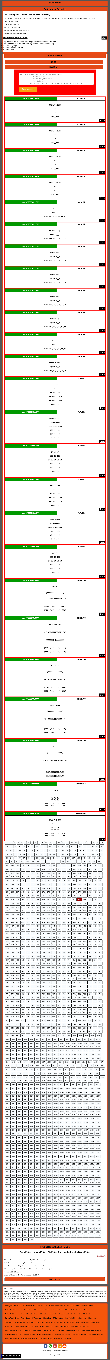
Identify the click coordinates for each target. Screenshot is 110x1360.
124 (63, 862)
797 (7, 998)
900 (48, 1017)
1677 (74, 1194)
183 (74, 873)
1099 (92, 1058)
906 (79, 1017)
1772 (68, 1217)
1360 (92, 1119)
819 (22, 1001)
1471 (86, 1145)
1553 (98, 1164)
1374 (80, 1122)
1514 (55, 1156)
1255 (38, 1096)
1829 (26, 1232)
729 (48, 983)
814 (95, 998)
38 (67, 847)
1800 (44, 1224)
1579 (62, 1171)
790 (69, 994)
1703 (38, 1202)
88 (84, 854)
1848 (44, 1236)
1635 (13, 1187)
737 (90, 983)
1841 (98, 1232)
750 (59, 986)
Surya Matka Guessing (62, 1334)
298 (79, 896)
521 (53, 941)
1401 (50, 1130)
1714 (7, 1205)
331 (53, 903)
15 (67, 843)
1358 (80, 1119)
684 (12, 975)
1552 (92, 1164)
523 (64, 941)
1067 (92, 1051)
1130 (78, 1066)
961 (69, 1028)
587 (100, 952)
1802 (56, 1224)
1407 (86, 1130)
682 (100, 971)
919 (48, 1020)
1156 (31, 1073)
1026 (38, 1043)
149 (95, 865)
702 (7, 979)
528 (90, 941)
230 (22, 884)
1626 (56, 1183)
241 (79, 884)
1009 (32, 1039)
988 (12, 1035)
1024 (26, 1043)
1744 (92, 1209)
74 (24, 854)
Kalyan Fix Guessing (12, 1338)
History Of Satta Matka (13, 1306)
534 (22, 945)
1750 (32, 1213)
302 (100, 896)
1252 (19, 1096)
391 (69, 915)
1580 (68, 1171)
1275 (62, 1100)
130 (94, 862)
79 (45, 854)
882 (53, 1013)
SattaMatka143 (96, 1322)
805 (48, 998)
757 (95, 986)
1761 (98, 1213)
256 (59, 888)
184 (79, 873)
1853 (74, 1236)
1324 (68, 1111)
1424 (92, 1134)
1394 (7, 1130)
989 (17, 1035)
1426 (7, 1137)
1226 (56, 1088)
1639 (38, 1187)
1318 (32, 1111)
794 (90, 994)
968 (7, 1032)
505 (69, 937)
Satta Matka (75, 1306)
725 (28, 983)
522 (59, 941)
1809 (98, 1224)
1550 (80, 1164)
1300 (19, 1107)
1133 (96, 1066)
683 (7, 975)
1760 (92, 1213)
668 (28, 971)
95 (15, 858)
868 (79, 1009)
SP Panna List (36, 1318)
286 (17, 896)
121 (48, 862)
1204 (19, 1085)
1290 (56, 1103)
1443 (13, 1141)
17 (76, 843)
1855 (86, 1236)
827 (64, 1001)
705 (22, 979)
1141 (43, 1069)
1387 (62, 1126)
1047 (68, 1047)
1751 (38, 1213)
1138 (25, 1069)
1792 (92, 1221)
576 (43, 952)
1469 (74, 1145)
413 (84, 918)
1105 (31, 1062)
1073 (32, 1054)
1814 (31, 1228)
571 (17, 952)
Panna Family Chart (12, 1318)
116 (22, 862)
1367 (38, 1122)
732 (64, 983)
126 (73, 862)
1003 (93, 1035)
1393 (98, 1126)
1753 (50, 1213)
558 (48, 949)
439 (22, 926)
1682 (7, 1198)
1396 (19, 1130)
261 (84, 888)
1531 (62, 1160)
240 (74, 884)
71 (11, 854)
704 (17, 979)
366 (38, 911)
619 (69, 960)
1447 (38, 1141)
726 (33, 983)
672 (48, 971)
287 (22, 896)
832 (90, 1001)
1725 (74, 1205)
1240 (44, 1092)
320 (95, 899)
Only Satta (34, 1326)
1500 (68, 1153)
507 (79, 937)
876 (22, 1013)
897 (33, 1017)
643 (95, 964)
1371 (62, 1122)
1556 (19, 1168)
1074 (38, 1054)
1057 (32, 1051)
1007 (19, 1039)
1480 (44, 1149)
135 (22, 865)
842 (43, 1005)
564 (79, 949)
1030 (62, 1043)
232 (33, 884)
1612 (68, 1179)
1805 (74, 1224)
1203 (13, 1085)
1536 (92, 1160)
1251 (13, 1096)
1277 (74, 1100)
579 (59, 952)
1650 (7, 1190)
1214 (80, 1085)
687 (28, 975)
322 (7, 903)
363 (22, 911)
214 (38, 881)
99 (33, 858)
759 (7, 990)
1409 (98, 1130)
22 (98, 843)
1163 (72, 1073)
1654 (32, 1190)
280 (84, 892)
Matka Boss (85, 1322)
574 (33, 952)
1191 (37, 1081)
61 (67, 850)
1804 (68, 1224)
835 (7, 1005)
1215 (86, 1085)
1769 (50, 1217)
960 (64, 1028)
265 (7, 892)
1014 (61, 1039)
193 (28, 877)
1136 (13, 1069)
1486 (80, 1149)
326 (28, 903)
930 (7, 1024)
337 (84, 903)
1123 (37, 1066)
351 (59, 907)
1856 (92, 1236)
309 (38, 899)
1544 (44, 1164)
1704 (44, 1202)
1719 (38, 1205)
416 (100, 918)
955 (38, 1028)
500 (43, 937)
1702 (32, 1202)
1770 (56, 1217)
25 (11, 847)
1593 (50, 1175)
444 (48, 926)
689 (38, 975)
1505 (98, 1153)
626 (7, 964)
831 (84, 1001)
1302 (32, 1107)
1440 (92, 1137)
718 (89, 979)
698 (84, 975)
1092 (50, 1058)
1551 (86, 1164)
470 (84, 930)
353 (69, 907)
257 (64, 888)
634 (48, 964)
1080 (74, 1054)
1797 (26, 1224)
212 (28, 881)
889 (90, 1013)
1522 (7, 1160)
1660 (68, 1190)
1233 (98, 1088)
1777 (98, 1217)
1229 (74, 1088)
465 (59, 930)
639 (74, 964)
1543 (38, 1164)
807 (59, 998)
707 (33, 979)
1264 (92, 1096)
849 (79, 1005)
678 (79, 971)
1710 (80, 1202)
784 (38, 994)
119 (37, 862)
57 (50, 850)
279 (79, 892)
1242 (56, 1092)
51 (24, 850)
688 (33, 975)
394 (84, 915)
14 (63, 843)
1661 (74, 1190)
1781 (26, 1221)
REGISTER (53, 67)
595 (43, 956)
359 (100, 907)
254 (48, 888)
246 (7, 888)
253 (43, 888)
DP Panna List (42, 1306)
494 (12, 937)
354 (74, 907)
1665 (98, 1190)
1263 (86, 1096)
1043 (44, 1047)
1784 (44, 1221)
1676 (68, 1194)
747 (43, 986)
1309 (74, 1107)
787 (53, 994)
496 (22, 937)
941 (64, 1024)
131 (99, 862)
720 (100, 979)
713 (64, 979)
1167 (96, 1073)
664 (7, 971)
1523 (13, 1160)
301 (95, 896)
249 (22, 888)
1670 (32, 1194)
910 (100, 1017)
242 (84, 884)
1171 (19, 1077)
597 (53, 956)
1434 (56, 1137)
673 (53, 971)
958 (53, 1028)
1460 (19, 1145)
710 (48, 979)
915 (28, 1020)
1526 (32, 1160)
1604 (19, 1179)
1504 (92, 1153)
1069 (7, 1054)
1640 (44, 1187)
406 (48, 918)
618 (64, 960)
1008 (26, 1039)
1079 (68, 1054)
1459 (13, 1145)
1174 (37, 1077)
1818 (55, 1228)
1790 (80, 1221)
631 (33, 964)
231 (28, 884)
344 (22, 907)
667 (22, 971)
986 (100, 1032)
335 (74, 903)
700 (95, 975)
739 (100, 983)
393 (79, 915)
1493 (26, 1153)
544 (74, 945)
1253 (26, 1096)
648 (22, 967)
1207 (38, 1085)
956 (43, 1028)
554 (28, 949)
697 (79, 975)
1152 (7, 1073)
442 (38, 926)
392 (74, 915)
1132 (90, 1066)
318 (84, 899)
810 (74, 998)
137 (33, 865)
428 (64, 922)
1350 (32, 1119)
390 (64, 915)
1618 (7, 1183)
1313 (98, 1107)
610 (22, 960)
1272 (44, 1100)
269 (28, 892)
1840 (92, 1232)
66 (88, 850)
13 (59, 843)
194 (33, 877)
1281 (98, 1100)
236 (53, 884)
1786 (56, 1221)
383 (28, 915)
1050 (86, 1047)
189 (7, 877)
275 (59, 892)
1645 (74, 1187)
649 (28, 967)
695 (69, 975)
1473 (98, 1145)
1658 (56, 1190)
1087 (19, 1058)
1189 (25, 1081)
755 (84, 986)
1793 (98, 1221)
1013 (55, 1039)
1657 (50, 1190)
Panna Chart (25, 1318)
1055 (19, 1051)
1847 (38, 1236)
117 (27, 862)
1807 (86, 1224)
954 (33, 1028)
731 (59, 983)
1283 (13, 1103)
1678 (80, 1194)
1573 (26, 1171)
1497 (50, 1153)
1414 (31, 1134)
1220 (19, 1088)
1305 (50, 1107)
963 (79, 1028)
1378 (7, 1126)
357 (90, 907)
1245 (74, 1092)
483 (53, 933)
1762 (7, 1217)
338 (90, 903)
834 (100, 1001)
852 (95, 1005)
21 (93, 843)
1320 (44, 1111)
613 (38, 960)
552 (17, 949)
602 (79, 956)
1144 (61, 1069)
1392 (92, 1126)
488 (79, 933)
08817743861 (54, 1279)
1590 (32, 1175)
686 (22, 975)
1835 (62, 1232)
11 (50, 843)
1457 (98, 1141)
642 (90, 964)
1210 (56, 1085)
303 (7, 899)
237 (59, 884)
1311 (86, 1107)
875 (17, 1013)
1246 (80, 1092)
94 (11, 858)
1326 (80, 1111)
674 (59, 971)
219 (64, 881)
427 (59, 922)
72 (15, 854)
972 (28, 1032)
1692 (68, 1198)
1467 (62, 1145)
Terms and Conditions (60, 1350)
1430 (32, 1137)
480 (38, 933)
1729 (98, 1205)
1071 (19, 1054)
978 (59, 1032)
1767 (38, 1217)
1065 (80, 1051)
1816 (43, 1228)
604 (90, 956)
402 (28, 918)
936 (38, 1024)
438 (17, 926)
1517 (74, 1156)
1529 (50, 1160)
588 (7, 956)
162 (64, 869)
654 (53, 967)
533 (17, 945)
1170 (13, 1077)
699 (90, 975)
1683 (13, 1198)
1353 (50, 1119)
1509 (26, 1156)
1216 (92, 1085)
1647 (86, 1187)
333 (64, 903)
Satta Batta (61, 1322)
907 (84, 1017)
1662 (80, 1190)
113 (7, 862)
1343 (86, 1115)
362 (17, 911)
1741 (74, 1209)
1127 (60, 1066)
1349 (26, 1119)
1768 (44, 1217)
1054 (13, 1051)
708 (38, 979)
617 (58, 960)
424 (43, 922)
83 (63, 854)
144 (69, 865)
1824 (92, 1228)
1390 (80, 1126)
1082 (86, 1054)
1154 (19, 1073)
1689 (50, 1198)
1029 (56, 1043)
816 (7, 1001)
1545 (50, 1164)
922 (64, 1020)
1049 (80, 1047)
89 (88, 854)
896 (28, 1017)
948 (100, 1024)
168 (95, 869)
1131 (84, 1066)
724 (22, 983)
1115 (89, 1062)
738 (95, 983)
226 (100, 881)
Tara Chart (8, 1322)
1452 (68, 1141)
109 (83, 858)
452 (90, 926)
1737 (50, 1209)
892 (7, 1017)
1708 (68, 1202)
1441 (98, 1137)
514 (17, 941)
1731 (13, 1209)
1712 (92, 1202)
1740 (68, 1209)
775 (90, 990)
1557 (26, 1168)
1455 (86, 1141)
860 (38, 1009)
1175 (43, 1077)
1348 (19, 1119)
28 (24, 847)
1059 (44, 1051)
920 (53, 1020)
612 (33, 960)
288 (28, 896)
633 (43, 964)
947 (95, 1024)
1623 (38, 1183)
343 (17, 907)
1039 (19, 1047)
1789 (74, 1221)
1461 (26, 1145)
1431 (38, 1137)
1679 (86, 1194)
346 (33, 907)
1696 (92, 1198)
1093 (56, 1058)
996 (53, 1035)
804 (43, 998)
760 (12, 990)
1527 (38, 1160)
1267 (13, 1100)
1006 (13, 1039)
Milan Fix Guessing (45, 1338)
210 (17, 881)
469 (79, 930)
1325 (74, 1111)
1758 (80, 1213)
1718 (32, 1205)
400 (17, 918)
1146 (72, 1069)
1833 (50, 1232)
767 (48, 990)
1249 (98, 1092)
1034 (86, 1043)
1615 (86, 1179)
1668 (19, 1194)
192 (22, 877)
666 (17, 971)
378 (100, 911)
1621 (26, 1183)
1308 (68, 1107)
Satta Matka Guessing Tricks (91, 1330)
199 (59, 877)
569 (7, 952)
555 (33, 949)
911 (7, 1020)
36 (58, 847)
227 (7, 884)
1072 (26, 1054)
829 (74, 1001)
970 (17, 1032)
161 (59, 869)
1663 (86, 1190)
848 (74, 1005)
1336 (44, 1115)
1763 (13, 1217)
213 (33, 881)
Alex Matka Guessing (80, 1334)
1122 (31, 1066)
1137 (19, 1069)
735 (79, 983)
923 (69, 1020)
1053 (7, 1051)
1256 (44, 1096)
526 (79, 941)
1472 (92, 1145)
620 (74, 960)
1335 (38, 1115)
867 (74, 1009)
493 (7, 937)
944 (79, 1024)
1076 (50, 1054)
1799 (38, 1224)
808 (64, 998)
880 (43, 1013)
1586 (7, 1175)
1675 (62, 1194)
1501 (74, 1153)
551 (12, 949)
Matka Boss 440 (29, 1334)
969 (12, 1032)
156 (33, 869)
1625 (50, 1183)
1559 (38, 1168)
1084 (98, 1054)
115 (17, 862)
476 (17, 933)
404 (38, 918)
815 (100, 998)
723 (17, 983)
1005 (7, 1039)
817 (12, 1001)
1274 (56, 1100)
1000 (74, 1035)
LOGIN (54, 62)
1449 (50, 1141)
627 (12, 964)
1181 (78, 1077)
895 (22, 1017)
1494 (32, 1153)
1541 (26, 1164)
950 (12, 1028)
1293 (74, 1103)
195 (38, 877)
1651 (13, 1190)
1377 (98, 1122)
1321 (50, 1111)
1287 (38, 1103)
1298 (7, 1107)
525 (74, 941)
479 (33, 933)
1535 (86, 1160)
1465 (50, 1145)
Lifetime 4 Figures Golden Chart (68, 1330)
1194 (55, 1081)
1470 (80, 1145)
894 (17, 1017)
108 (78, 858)
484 (59, 933)
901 (53, 1017)
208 (7, 881)
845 (59, 1005)
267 (17, 892)
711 (53, 979)
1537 (98, 1160)
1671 (38, 1194)
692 (53, 975)
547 (90, 945)
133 (12, 865)
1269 (26, 1100)
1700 (19, 1202)
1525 (26, 1160)
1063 (68, 1051)
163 (69, 869)
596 (48, 956)
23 (102, 843)
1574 (32, 1171)
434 (95, 922)
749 (53, 986)
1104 (25, 1062)
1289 (50, 1103)
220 (69, 881)
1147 (78, 1069)
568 (100, 949)
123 (58, 862)
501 (48, 937)
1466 (56, 1145)
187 (95, 873)
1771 (62, 1217)
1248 (92, 1092)
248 (17, 888)
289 (33, 896)
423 (38, 922)
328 (38, 903)
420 (22, 922)
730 (53, 983)
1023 (19, 1043)
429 (69, 922)
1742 (80, 1209)
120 (42, 862)
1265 (98, 1096)
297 (74, 896)
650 (33, 967)
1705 (50, 1202)
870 (90, 1009)
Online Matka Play (46, 1326)
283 (100, 892)
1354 (56, 1119)
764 (33, 990)
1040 (26, 1047)
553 (22, 949)
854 (7, 1009)
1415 (37, 1134)
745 (33, 986)
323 (12, 903)
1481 (50, 1149)
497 (28, 937)
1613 (74, 1179)
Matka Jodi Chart (11, 1310)
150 (100, 865)
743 (22, 986)
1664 (92, 1190)
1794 (7, 1224)
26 (15, 847)
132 (7, 865)
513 (12, 941)
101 (42, 858)
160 (53, 869)
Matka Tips (47, 1318)
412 (79, 918)
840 (33, 1005)
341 (7, 907)
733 (69, 983)
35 (54, 847)
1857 (98, 1236)
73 (20, 854)
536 (33, 945)
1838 (80, 1232)
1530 (56, 1160)
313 (58, 899)
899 (43, 1017)
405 (43, 918)
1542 (32, 1164)
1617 (98, 1179)
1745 (98, 1209)
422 (33, 922)
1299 (13, 1107)
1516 (68, 1156)
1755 (62, 1213)
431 (79, 922)
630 (28, 964)
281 (90, 892)
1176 (49, 1077)
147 (84, 865)
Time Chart (30, 1322)
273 (48, 892)
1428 (19, 1137)
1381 (26, 1126)
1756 (68, 1213)
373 (74, 911)
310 (43, 899)
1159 (49, 1073)
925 (79, 1020)
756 (90, 986)
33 (45, 847)
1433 (50, 1137)
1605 (26, 1179)
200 (64, 877)
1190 (31, 1081)
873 (7, 1013)
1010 (38, 1039)
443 (43, 926)
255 (53, 888)
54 (37, 850)
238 (64, 884)
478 (28, 933)
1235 (13, 1092)
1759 (86, 1213)
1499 (62, 1153)
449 (74, 926)
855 (12, 1009)
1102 (13, 1062)
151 (7, 869)
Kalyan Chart (81, 1318)
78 (41, 854)
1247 (86, 1092)
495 (17, 937)
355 (79, 907)
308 (33, 899)
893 (12, 1017)
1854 (80, 1236)
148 (90, 865)
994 (43, 1035)
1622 (32, 1183)
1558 (32, 1168)
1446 (32, 1141)
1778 (7, 1221)
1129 (72, 1066)
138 (38, 865)
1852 (68, 1236)
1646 (80, 1187)
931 (12, 1024)
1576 (44, 1171)
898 (38, 1017)
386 (43, 915)
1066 (86, 1051)
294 (59, 896)
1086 (13, 1058)
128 (84, 862)
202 (74, 877)
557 (43, 949)
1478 (32, 1149)
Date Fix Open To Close (13, 1330)
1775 (86, 1217)
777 (100, 990)
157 (38, 869)
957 (48, 1028)
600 (69, 956)
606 (100, 956)
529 (95, 941)
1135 (7, 1069)
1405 (74, 1130)
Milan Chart (92, 1318)
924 (74, 1020)
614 (43, 960)
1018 (86, 1039)
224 (89, 881)
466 (64, 930)
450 (79, 926)
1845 (26, 1236)
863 (53, 1009)
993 (38, 1035)
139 (43, 865)
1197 (72, 1081)
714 (69, 979)
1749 (26, 1213)
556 (38, 949)
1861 (26, 1239)
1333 (26, 1115)
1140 (37, 1069)
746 (38, 986)
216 (48, 881)
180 (59, 873)
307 (28, 899)
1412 (19, 1134)
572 (22, 952)
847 (69, 1005)
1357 (74, 1119)
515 (22, 941)
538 (43, 945)
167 (90, 869)
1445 (26, 1141)
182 (69, 873)
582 (74, 952)
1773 (74, 1217)
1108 (49, 1062)
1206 (32, 1085)
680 (90, 971)
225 (95, 881)
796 (100, 994)
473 (100, 930)
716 (79, 979)
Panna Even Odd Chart (82, 1314)
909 (95, 1017)
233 (38, 884)
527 (84, 941)
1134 (102, 1066)
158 (43, 869)
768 (53, 990)
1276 (68, 1100)
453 (95, 926)
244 (95, 884)
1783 (38, 1221)
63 (75, 850)
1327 (86, 1111)
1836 (68, 1232)
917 (38, 1020)
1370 (56, 1122)
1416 (43, 1134)
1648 (92, 1187)
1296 (92, 1103)
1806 (80, 1224)
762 (22, 990)
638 (69, 964)
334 (69, 903)
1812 (19, 1228)
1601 (98, 1175)
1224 (44, 1088)
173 (22, 873)
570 (12, 952)
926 (84, 1020)
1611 (61, 1179)
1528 (44, 1160)
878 (33, 1013)
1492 (19, 1153)
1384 (44, 1126)
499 (38, 937)
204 (84, 877)
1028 (50, 1043)
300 (90, 896)
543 (69, 945)
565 (84, 949)
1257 (50, 1096)
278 (74, 892)
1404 (68, 1130)
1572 (19, 1171)
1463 (38, 1145)
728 (43, 983)
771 (69, 990)
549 (100, 945)
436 (7, 926)
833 (95, 1001)
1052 (98, 1047)
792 (79, 994)
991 (28, 1035)
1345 (98, 1115)
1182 (84, 1077)
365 (33, 911)
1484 (68, 1149)
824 (48, 1001)
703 (12, 979)
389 (59, 915)
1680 (92, 1194)
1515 (61, 1156)
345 (28, 907)
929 (100, 1020)
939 (53, 1024)
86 (75, 854)
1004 (99, 1035)
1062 (62, 1051)
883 (59, 1013)
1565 (74, 1168)
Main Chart (40, 1322)
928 (95, 1020)
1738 (56, 1209)
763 (28, 990)
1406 (80, 1130)
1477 (26, 1149)
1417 (49, 1134)
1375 (86, 1122)
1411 (13, 1134)
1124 (43, 1066)
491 (95, 933)
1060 (50, 1051)
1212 (68, 1085)
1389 (74, 1126)
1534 (80, 1160)
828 (69, 1001)
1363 (13, 1122)
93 (7, 858)
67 (93, 850)
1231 (86, 1088)
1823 (86, 1228)
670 (38, 971)
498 (33, 937)
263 (95, 888)
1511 (37, 1156)
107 (73, 858)
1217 (98, 1085)
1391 (86, 1126)
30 (33, 847)
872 (100, 1009)
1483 (62, 1149)
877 (28, 1013)
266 (12, 892)
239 (69, 884)
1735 (38, 1209)
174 (28, 873)
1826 (7, 1232)
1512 (43, 1156)
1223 (38, 1088)
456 (12, 930)
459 (28, 930)
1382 (32, 1126)
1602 (7, 1179)
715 (74, 979)
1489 (98, 1149)
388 (53, 915)
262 (90, 888)
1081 (80, 1054)
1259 (62, 1096)
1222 (32, 1088)
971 (22, 1032)
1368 (44, 1122)
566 (90, 949)
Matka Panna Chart (25, 1310)
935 (33, 1024)
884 (64, 1013)
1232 (92, 1088)
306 (22, 899)
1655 (38, 1190)
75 (28, 854)
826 (59, 1001)
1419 (61, 1134)
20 (89, 843)
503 (59, 937)
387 (48, 915)
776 (95, 990)
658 (74, 967)
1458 (7, 1145)
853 (100, 1005)
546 (84, 945)
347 (38, 907)
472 (95, 930)
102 (47, 858)
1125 (48, 1066)
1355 (62, 1119)
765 (38, 990)
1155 (25, 1073)
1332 (19, 1115)
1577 (50, 1171)
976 (48, 1032)
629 (22, 964)
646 (12, 967)
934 (28, 1024)
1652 (19, 1190)
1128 (66, 1066)
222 (79, 881)
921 (58, 1020)
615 (48, 960)
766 (43, 990)
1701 (26, 1202)
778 (7, 994)
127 (78, 862)
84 (67, 854)
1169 (7, 1077)
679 (84, 971)
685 (17, 975)
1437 (74, 1137)
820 (28, 1001)
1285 (26, 1103)
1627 (62, 1183)
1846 (32, 1236)
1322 (56, 1111)
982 (79, 1032)
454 (100, 926)
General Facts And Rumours (59, 1306)
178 (48, 873)
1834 (56, 1232)
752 (69, 986)
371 (64, 911)
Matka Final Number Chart (60, 1310)
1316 (19, 1111)
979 (64, 1032)
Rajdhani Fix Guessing (29, 1338)
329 (43, 903)
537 (38, 945)
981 (74, 1032)
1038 (13, 1047)
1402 (56, 1130)
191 (17, 877)
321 (100, 899)
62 (71, 850)
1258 (56, 1096)
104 (58, 858)
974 (38, 1032)
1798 (32, 1224)
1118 (7, 1066)
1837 (74, 1232)
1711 (86, 1202)
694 (64, 975)
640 (79, 964)
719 (95, 979)
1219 (13, 1088)
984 (90, 1032)
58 (54, 850)
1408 (92, 1130)
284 (7, 896)
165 (79, 869)
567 (95, 949)
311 (48, 899)
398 (7, 918)
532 (12, 945)
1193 (49, 1081)
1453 (74, 1141)
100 (37, 858)
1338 (56, 1115)
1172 (25, 1077)
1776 (92, 1217)
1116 (95, 1062)
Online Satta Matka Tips (13, 1334)
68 (97, 850)
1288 (44, 1103)
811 (79, 998)
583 (79, 952)
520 (48, 941)
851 (90, 1005)
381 (17, 915)
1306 (56, 1107)
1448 (44, 1141)
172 (17, 873)
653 (48, 967)
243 (90, 884)
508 (84, 937)
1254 (32, 1096)
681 (95, 971)
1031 (68, 1043)
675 (64, 971)
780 (17, 994)
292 (48, 896)
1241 (50, 1092)
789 (64, 994)
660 (84, 967)
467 (69, 930)
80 (50, 854)
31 (37, 847)
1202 (7, 1085)
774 (84, 990)
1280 (92, 1100)
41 (80, 847)
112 (99, 858)
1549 (74, 1164)
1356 (68, 1119)
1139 (31, 1069)
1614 (80, 1179)
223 (84, 881)
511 (100, 937)
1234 (7, 1092)
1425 (98, 1134)
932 (17, 1024)
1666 (7, 1194)
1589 (26, 1175)
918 (43, 1020)
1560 (44, 1168)
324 (17, 903)
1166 (90, 1073)
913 (17, 1020)
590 (17, 956)
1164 (78, 1073)
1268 (19, 1100)
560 (59, 949)
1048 (74, 1047)
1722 (56, 1205)
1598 (80, 1175)
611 (28, 960)
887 (79, 1013)
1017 (80, 1039)
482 (48, 933)
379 (7, 915)
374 (79, 911)
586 (95, 952)
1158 (43, 1073)
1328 (92, 1111)
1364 (19, 1122)
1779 (13, 1221)
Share (104, 38)
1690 (56, 1198)
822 (38, 1001)
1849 (50, 1236)
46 (101, 847)
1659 (62, 1190)
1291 (62, 1103)
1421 (74, 1134)
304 (12, 899)
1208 (44, 1085)
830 (79, 1001)
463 (48, 930)
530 (100, 941)
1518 (80, 1156)
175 (33, 873)
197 (48, 877)
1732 (19, 1209)
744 (28, 986)
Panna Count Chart (65, 1314)
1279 (86, 1100)
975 (43, 1032)
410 (69, 918)
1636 (19, 1187)
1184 (96, 1077)
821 (33, 1001)
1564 (68, 1168)
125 (68, 862)
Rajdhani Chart (20, 1322)
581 (69, 952)
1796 (19, 1224)
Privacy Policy (46, 1350)
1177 (55, 1077)
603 (84, 956)
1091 (44, 1058)
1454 (80, 1141)
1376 (92, 1122)
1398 (32, 1130)
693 (59, 975)
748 (48, 986)
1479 (38, 1149)
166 (84, 869)
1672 (44, 1194)
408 (59, 918)
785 (43, 994)
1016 (74, 1039)
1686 (32, 1198)
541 (59, 945)
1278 (80, 1100)
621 (79, 960)
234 (43, 884)
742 (17, 986)
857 (22, 1009)
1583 (86, 1171)
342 (12, 907)
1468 (68, 1145)
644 (100, 964)
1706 (56, 1202)
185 (84, 873)
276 (64, 892)
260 (79, 888)
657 (69, 967)
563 (74, 949)
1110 (60, 1062)
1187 (13, 1081)
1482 (56, 1149)
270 (33, 892)
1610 (56, 1179)
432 (84, 922)
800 (22, 998)
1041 (32, 1047)
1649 (98, 1187)
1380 (19, 1126)
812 (84, 998)
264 (100, 888)
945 (84, 1024)
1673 (50, 1194)
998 (64, 1035)
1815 (37, 1228)
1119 (13, 1066)
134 (17, 865)
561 (64, 949)
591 (22, 956)
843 (48, 1005)
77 (37, 854)
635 (53, 964)
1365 (26, 1122)
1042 (38, 1047)
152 (12, 869)
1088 (26, 1058)
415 (95, 918)
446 (59, 926)
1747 (13, 1213)
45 (97, 847)
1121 (25, 1066)
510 (95, 937)
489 (84, 933)
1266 (7, 1100)
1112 (72, 1062)
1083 (92, 1054)
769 (59, 990)
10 (46, 843)
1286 (32, 1103)
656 (64, 967)
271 (38, 892)
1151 (102, 1069)
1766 (32, 1217)
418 (12, 922)
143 (64, 865)
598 (59, 956)
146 (79, 865)
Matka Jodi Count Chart (79, 1310)
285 (12, 896)
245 (100, 884)
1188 (19, 1081)
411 (74, 918)
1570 (7, 1171)
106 (68, 858)
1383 (38, 1126)
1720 (44, 1205)
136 (28, 865)
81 (54, 854)
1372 (68, 1122)
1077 (56, 1054)
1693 (74, 1198)
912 (12, 1020)
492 (100, 933)
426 (53, 922)
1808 (92, 1224)
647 (17, 967)
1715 (13, 1205)
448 (69, 926)
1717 (26, 1205)
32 (41, 847)
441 (33, 926)
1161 (61, 1073)
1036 (98, 1043)
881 (48, 1013)
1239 (38, 1092)
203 (79, 877)
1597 (74, 1175)
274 (53, 892)
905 (74, 1017)
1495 (38, 1153)
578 (53, 952)
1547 (62, 1164)
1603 (13, 1179)
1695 (86, 1198)
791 (74, 994)
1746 (7, 1213)
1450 (56, 1141)
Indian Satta (9, 1326)
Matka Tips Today (73, 1322)
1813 (25, 1228)
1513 (49, 1156)
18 (80, 843)
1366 (32, 1122)
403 (33, 918)
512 (7, 941)
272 (43, 892)
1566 (80, 1168)
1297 (98, 1103)
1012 (49, 1039)
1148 (84, 1069)
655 (59, 967)
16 (72, 843)
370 (59, 911)
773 (79, 990)
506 (74, 937)
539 (48, 945)
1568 (92, 1168)
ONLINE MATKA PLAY (11, 1356)
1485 (74, 1149)
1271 (38, 1100)
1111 (66, 1062)
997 (59, 1035)
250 (28, 888)
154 (22, 869)
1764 (19, 1217)
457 (17, 930)
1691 (62, 1198)
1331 (13, 1115)
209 (12, 881)
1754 (56, 1213)
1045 (56, 1047)
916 (33, 1020)
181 (64, 873)
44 (93, 847)
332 (59, 903)
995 (48, 1035)
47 (7, 850)
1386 (56, 1126)
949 (7, 1028)
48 (11, 850)
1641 (50, 1187)
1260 (68, 1096)
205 (90, 877)
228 (12, 884)
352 (64, 907)
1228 (68, 1088)
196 (43, 877)
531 (7, 945)
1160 (55, 1073)
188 (100, 873)
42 (84, 847)
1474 (7, 1149)
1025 (32, 1043)
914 (22, 1020)
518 (38, 941)
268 (22, 892)
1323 (62, 1111)
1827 (13, 1232)
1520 (92, 1156)
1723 (62, 1205)
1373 (74, 1122)
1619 (13, 1183)
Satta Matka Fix (70, 1318)
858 (28, 1009)
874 (12, 1013)
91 (97, 854)
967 (100, 1028)
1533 (74, 1160)
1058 (38, 1051)
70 (7, 854)
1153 (13, 1073)
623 (89, 960)
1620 (19, 1183)
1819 (61, 1228)
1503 (86, 1153)
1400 (44, 1130)
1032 (74, 1043)
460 (33, 930)
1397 (26, 1130)
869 (84, 1009)
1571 (13, 1171)
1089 (32, 1058)
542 (64, 945)
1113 (78, 1062)
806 (53, 998)
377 (95, 911)
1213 (74, 1085)
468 (74, 930)
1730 (7, 1209)
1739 (62, 1209)
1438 (80, 1137)
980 (69, 1032)
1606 (32, 1179)
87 (80, 854)
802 (33, 998)
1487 (86, 1149)
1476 (19, 1149)
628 (17, 964)
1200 (90, 1081)
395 (90, 915)
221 (74, 881)
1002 (87, 1035)
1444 (19, 1141)
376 (90, 911)
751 (64, 986)
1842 (7, 1236)
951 (17, 1028)
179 (53, 873)
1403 (62, 1130)
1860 (19, 1239)
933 (22, 1024)
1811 (13, 1228)
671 (43, 971)
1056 (26, 1051)
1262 (80, 1096)
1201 (96, 1081)
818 (17, 1001)
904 (69, 1017)
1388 (68, 1126)
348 (43, 907)
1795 (13, 1224)
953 (28, 1028)
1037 (7, 1047)
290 (38, 896)
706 (28, 979)
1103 (19, 1062)
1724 (68, 1205)
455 (7, 930)
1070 (13, 1054)
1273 (50, 1100)
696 (74, 975)
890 (95, 1013)
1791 (86, 1221)
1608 (44, 1179)
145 (74, 865)
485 (64, 933)
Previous (9, 843)
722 (12, 983)
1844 (19, 1236)
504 (64, 937)
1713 (98, 1202)
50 (20, 850)
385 (38, 915)
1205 (26, 1085)
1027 (44, 1043)
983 (84, 1032)
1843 (13, 1236)
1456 (92, 1141)
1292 (68, 1103)
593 (33, 956)
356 (84, 907)
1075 (44, 1054)
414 (89, 918)
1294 (80, 1103)
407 (53, 918)
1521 (98, 1156)
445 (53, 926)
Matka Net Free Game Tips (80, 1326)
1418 (55, 1134)
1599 (86, 1175)
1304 (44, 1107)
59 (58, 850)
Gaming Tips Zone (49, 1330)
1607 (38, 1179)
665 (12, 971)
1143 (55, 1069)
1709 (74, 1202)
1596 (68, 1175)
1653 (26, 1190)
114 (12, 862)
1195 (61, 1081)
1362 (7, 1122)
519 (43, 941)
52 (28, 850)
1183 (90, 1077)
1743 (86, 1209)
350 (53, 907)
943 (74, 1024)
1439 (86, 1137)
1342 (80, 1115)
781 (22, 994)
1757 (74, 1213)
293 (53, 896)
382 (22, 915)
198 (53, 877)
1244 (68, 1092)
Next (31, 1239)
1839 (86, 1232)
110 (89, 858)
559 (53, 949)
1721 (50, 1205)
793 (84, 994)
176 (38, 873)
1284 (19, 1103)
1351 (38, 1119)
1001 (80, 1035)
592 (28, 956)
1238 (32, 1092)
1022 (13, 1043)
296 (69, 896)
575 (38, 952)
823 (43, 1001)
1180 (72, 1077)
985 (95, 1032)
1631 (86, 1183)
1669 (26, 1194)
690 (43, 975)
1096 (74, 1058)
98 (28, 858)
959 (59, 1028)
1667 (13, 1194)
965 (90, 1028)
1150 (96, 1069)
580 (64, 952)
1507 (13, 1156)
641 (84, 964)
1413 (25, 1134)
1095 (68, 1058)
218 (58, 881)
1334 (32, 1115)
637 (64, 964)
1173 (31, 1077)
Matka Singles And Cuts (48, 1314)
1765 (26, 1217)
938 (48, 1024)
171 (12, 873)
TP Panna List (58, 1318)
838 (22, 1005)
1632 (92, 1183)
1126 (54, 1066)
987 (7, 1035)
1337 (50, 1115)
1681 (98, 1194)
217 (53, 881)
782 (28, 994)
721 (7, 983)
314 (64, 899)
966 (95, 1028)
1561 (50, 1168)
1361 (98, 1119)
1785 (50, 1221)
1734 (32, 1209)
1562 (56, 1168)
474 (7, 933)
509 (90, 937)
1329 (98, 1111)
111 (94, 858)
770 (64, 990)
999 (69, 1035)
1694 (80, 1198)
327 (33, 903)
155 (28, 869)
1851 (62, 1236)
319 (89, 899)
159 (48, 869)
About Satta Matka (29, 1306)
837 (17, 1005)
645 (7, 967)
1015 (68, 1039)
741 (12, 986)
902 (59, 1017)
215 (43, 881)
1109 (55, 1062)
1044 (50, 1047)
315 (69, 899)
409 (64, 918)
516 (28, 941)
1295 (86, 1103)
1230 (80, 1088)
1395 (13, 1130)
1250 (7, 1096)
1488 (92, 1149)
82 (58, 854)
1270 (32, 1100)
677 (74, 971)
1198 (78, 1081)
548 (95, 945)
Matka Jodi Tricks (32, 1314)
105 (63, 858)
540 (53, 945)
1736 (44, 1209)
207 (100, 877)
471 (90, 930)
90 (93, 854)
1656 (44, 1190)
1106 (37, 1062)
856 (17, 1009)
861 (43, 1009)
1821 (74, 1228)
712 (58, 979)
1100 (98, 1058)
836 (12, 1005)
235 (48, 884)
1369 (50, 1122)
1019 (92, 1039)
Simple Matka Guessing (45, 1334)
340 (100, 903)
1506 (7, 1156)
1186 (7, 1081)
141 (53, 865)
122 (53, 862)
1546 (56, 1164)
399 (12, 918)
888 (84, 1013)
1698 (7, 1202)
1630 (80, 1183)
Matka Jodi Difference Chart (14, 1314)
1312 (92, 1107)
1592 (44, 1175)
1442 (7, 1141)
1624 (44, 1183)
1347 (13, 1119)
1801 (50, 1224)
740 (7, 986)
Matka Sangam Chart (41, 1310)
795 (95, 994)
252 (38, 888)
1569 (98, 1168)
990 (22, 1035)
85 (71, 854)
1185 (102, 1077)
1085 (7, 1058)
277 (69, 892)
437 (12, 926)
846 (64, 1005)
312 (53, 899)
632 (38, 964)
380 (12, 915)
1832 (44, 1232)
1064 (74, 1051)
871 (95, 1009)
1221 (26, 1088)
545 (79, 945)
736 (84, 983)
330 (48, 903)
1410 (7, 1134)
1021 (7, 1043)
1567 (86, 1168)
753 (74, 986)
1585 (98, 1171)
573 (28, 952)
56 (45, 850)
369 (53, 911)
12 (55, 843)
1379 (13, 1126)
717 (84, 979)
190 (12, 877)
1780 (19, 1221)
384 (33, 915)
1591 (38, 1175)
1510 (32, 1156)
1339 (62, 1115)
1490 (7, 1153)
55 (41, 850)
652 (43, 967)
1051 (92, 1047)
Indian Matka (50, 1322)
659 (79, 967)
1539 (13, 1164)
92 (101, 854)
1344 (92, 1115)
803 (38, 998)
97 (24, 858)
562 (69, 949)
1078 (62, 1054)
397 (100, 915)
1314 (7, 1111)
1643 (62, 1187)
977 (53, 1032)
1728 (92, 1205)
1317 (26, 1111)
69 (101, 850)
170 (7, 873)
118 (32, 862)
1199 (84, 1081)
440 (28, 926)
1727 (86, 1205)
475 (12, 933)
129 (89, 862)
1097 (80, 1058)
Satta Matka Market (22, 1326)
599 (64, 956)
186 (90, 873)
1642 (56, 1187)
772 (74, 990)
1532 (68, 1160)
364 (28, 911)
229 (17, 884)
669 (33, 971)
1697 (98, 1198)
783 (33, 994)
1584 (92, 1171)
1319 (38, 1111)
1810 (7, 1228)
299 (84, 896)
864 (59, 1009)
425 (48, 922)
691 (48, 975)
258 (69, 888)
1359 (86, 1119)
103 (53, 858)
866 (69, 1009)
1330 (7, 1115)
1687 (38, 1198)
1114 (84, 1062)
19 (85, 843)
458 (22, 930)
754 (79, 986)
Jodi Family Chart (87, 1306)
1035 (92, 1043)
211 (22, 881)
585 (90, 952)
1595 (62, 1175)
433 (90, 922)
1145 (66, 1069)
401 (22, 918)
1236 (19, 1092)
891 (100, 1013)
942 (69, 1024)
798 (12, 998)
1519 (86, 1156)
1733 (26, 1209)
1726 (80, 1205)
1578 (56, 1171)
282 (95, 892)
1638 (32, 1187)
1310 (80, 1107)
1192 (43, 1081)
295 (64, 896)
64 (80, 850)
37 (63, 847)
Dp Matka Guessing (96, 1334)
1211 (61, 1085)
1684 (19, 1198)
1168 (102, 1073)
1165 (84, 1073)
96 (20, 858)
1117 (101, 1062)
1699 (13, 1202)
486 (69, 933)
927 (89, 1020)
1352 (44, 1119)
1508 (19, 1156)
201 (69, 877)
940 (59, 1024)
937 (43, 1024)
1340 (68, 1115)
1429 (26, 1137)
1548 (68, 1164)
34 (50, 847)
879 (38, 1013)
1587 (13, 1175)
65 (84, 850)
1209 (50, 1085)
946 (90, 1024)
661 (90, 967)
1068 (98, 1051)
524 (69, 941)
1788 (68, 1221)
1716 (19, 1205)
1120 (19, 1066)
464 (53, 930)
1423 (86, 1134)
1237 (26, 1092)
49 (15, 850)
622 (84, 960)
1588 (19, 1175)
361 (12, 911)
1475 (13, 1149)
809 (69, 998)
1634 (7, 1187)
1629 (74, 1183)
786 (48, 994)
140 (48, 865)
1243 (62, 1092)
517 (33, 941)
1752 (44, 1213)
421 (28, 922)
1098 (86, 1058)
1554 (7, 1168)
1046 (62, 1047)
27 (20, 847)
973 (33, 1032)
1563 (62, 1168)
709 (43, 979)
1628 (68, 1183)
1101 (7, 1062)
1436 (68, 1137)
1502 (80, 1153)
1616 (92, 1179)
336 (79, 903)
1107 (43, 1062)
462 (43, 930)
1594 (56, 1175)
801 (28, 998)
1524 (19, 1160)
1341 (74, 1115)
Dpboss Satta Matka (62, 1326)
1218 (7, 1088)
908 (90, 1017)
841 (38, 1005)
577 (48, 952)
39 (71, 847)
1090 (38, 1058)
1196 (66, 1081)
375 (84, 911)
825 (53, 1001)
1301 (26, 1107)
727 (38, 983)
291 (43, 896)
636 (59, 964)
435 (100, 922)
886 (74, 1013)
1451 (62, 1141)
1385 (50, 1126)
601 (74, 956)
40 (75, 847)
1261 (74, 1096)
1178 (61, 1077)
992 (33, 1035)
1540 (19, 1164)
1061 (56, 1051)
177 (43, 873)
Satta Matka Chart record (62, 1338)
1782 (32, 1221)
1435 (62, 1137)
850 (84, 1005)
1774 (80, 1217)
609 (17, 960)
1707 (62, 1202)
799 (17, 998)
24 (7, 847)
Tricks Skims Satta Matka (32, 1330)
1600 (92, 1175)
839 (28, 1005)
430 (74, 922)
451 (84, 926)
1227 (62, 1088)
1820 (68, 1228)
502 (53, 937)
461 (38, 930)
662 (95, 967)
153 (17, 869)
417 (7, 922)
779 (12, 994)
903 (64, 1017)
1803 (62, 1224)
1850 (56, 1236)
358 (95, 907)
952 (22, 1028)
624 (95, 960)
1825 (98, 1228)
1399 (38, 1130)
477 (22, 933)
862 (48, 1009)
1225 (50, 1088)
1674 (56, 1194)
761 (17, 990)
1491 (13, 1153)
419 (17, 922)
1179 (66, 1077)
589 (12, 956)
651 (38, 967)
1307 (62, 1107)
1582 (80, 1171)
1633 (98, 1183)
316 (74, 899)
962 (74, 1028)
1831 (38, 1232)
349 (48, 907)
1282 (7, 1103)
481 (43, 933)
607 (7, 960)
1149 (90, 1069)
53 (33, 850)
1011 (43, 1039)
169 (100, 869)
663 (100, 967)
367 (43, 911)
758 (100, 986)
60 (63, 850)
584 (84, 952)
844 (53, 1005)
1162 (66, 1073)
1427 (13, 1137)
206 (95, 877)
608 (12, 960)
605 (95, 956)
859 (33, 1009)
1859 (13, 1239)
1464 (44, 1145)
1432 (44, 1137)
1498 (56, 1153)
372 (69, 911)
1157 (37, 1073)
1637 (26, 1187)
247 (12, 888)
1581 (74, 1171)
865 (64, 1009)
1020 (98, 1039)
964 (84, 1028)
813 (89, 998)
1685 (26, 1198)
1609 (50, 1179)
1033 (80, 1043)
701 (100, 975)
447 (64, 926)
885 (69, 1013)
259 (74, 888)
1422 (80, 1134)
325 (22, 903)
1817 (49, 1228)
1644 (68, 1187)
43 (88, 847)
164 (74, 869)
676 (69, 971)
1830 (32, 1232)
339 (95, 903)
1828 (19, 1232)
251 (33, 888)
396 (95, 915)
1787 (62, 1221)
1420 (68, 1134)
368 (48, 911)
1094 (62, 1058)
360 (7, 911)
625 (100, 960)
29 (28, 847)
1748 (19, 1213)
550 (7, 949)
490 (90, 933)
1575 (38, 1171)
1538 (7, 1164)
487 (74, 933)
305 (17, 899)
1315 (13, 1111)
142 (59, 865)
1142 (49, 1069)
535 (28, 945)
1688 (44, 1198)
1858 (7, 1239)
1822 (80, 1228)
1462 (32, 1145)
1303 (38, 1107)
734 (74, 983)
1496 (44, 1153)
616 (53, 960)
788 (59, 994)
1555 (13, 1168)
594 (38, 956)
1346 (7, 1119)
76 (33, 854)
